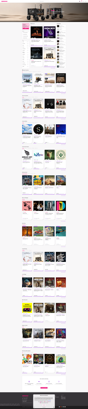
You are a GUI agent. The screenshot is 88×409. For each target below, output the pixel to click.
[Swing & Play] (27, 206)
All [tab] (22, 71)
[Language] (80, 1)
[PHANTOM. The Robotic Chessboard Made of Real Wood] (61, 78)
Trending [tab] (23, 250)
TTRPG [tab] (28, 173)
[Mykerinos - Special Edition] (50, 180)
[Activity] (81, 1)
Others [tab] (34, 173)
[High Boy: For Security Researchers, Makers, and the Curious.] (50, 32)
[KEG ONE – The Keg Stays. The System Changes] (50, 206)
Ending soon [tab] (36, 122)
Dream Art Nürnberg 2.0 (26, 162)
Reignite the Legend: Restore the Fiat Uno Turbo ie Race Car (38, 239)
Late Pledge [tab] (32, 122)
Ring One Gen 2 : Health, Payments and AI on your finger (49, 112)
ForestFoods (47, 162)
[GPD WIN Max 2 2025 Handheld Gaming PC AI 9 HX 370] (38, 78)
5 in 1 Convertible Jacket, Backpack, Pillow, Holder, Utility (60, 112)
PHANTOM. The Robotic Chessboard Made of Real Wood (60, 86)
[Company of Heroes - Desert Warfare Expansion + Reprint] (38, 282)
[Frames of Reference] (50, 129)
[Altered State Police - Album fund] (61, 129)
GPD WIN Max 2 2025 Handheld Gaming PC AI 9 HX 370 (38, 86)
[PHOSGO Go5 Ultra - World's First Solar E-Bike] (36, 53)
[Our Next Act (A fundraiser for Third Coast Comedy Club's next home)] (27, 129)
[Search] (39, 1)
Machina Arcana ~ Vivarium (49, 289)
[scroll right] (55, 25)
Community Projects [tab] (34, 71)
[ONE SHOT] (61, 231)
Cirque (57, 187)
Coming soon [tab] (24, 224)
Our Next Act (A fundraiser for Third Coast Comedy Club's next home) (27, 137)
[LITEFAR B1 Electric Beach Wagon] (50, 53)
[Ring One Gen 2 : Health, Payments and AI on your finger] (50, 104)
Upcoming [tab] (26, 122)
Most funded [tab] (26, 250)
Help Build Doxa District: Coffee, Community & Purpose (60, 214)
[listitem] (25, 42)
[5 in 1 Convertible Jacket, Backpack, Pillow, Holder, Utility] (61, 104)
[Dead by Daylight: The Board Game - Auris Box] (27, 180)
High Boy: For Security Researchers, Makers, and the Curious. (48, 41)
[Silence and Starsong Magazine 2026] (38, 129)
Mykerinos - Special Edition (49, 187)
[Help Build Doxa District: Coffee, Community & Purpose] (61, 206)
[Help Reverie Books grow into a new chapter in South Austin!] (38, 155)
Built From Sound (25, 238)
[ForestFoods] (50, 155)
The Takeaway (36, 213)
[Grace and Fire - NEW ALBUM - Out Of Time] (27, 282)
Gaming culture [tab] (39, 71)
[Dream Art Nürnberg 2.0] (27, 155)
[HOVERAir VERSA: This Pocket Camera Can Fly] (27, 104)
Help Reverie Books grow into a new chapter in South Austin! (38, 163)
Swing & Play (25, 213)
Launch (25, 28)
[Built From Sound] (27, 231)
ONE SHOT (57, 238)
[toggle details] (42, 46)
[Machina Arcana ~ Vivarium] (50, 282)
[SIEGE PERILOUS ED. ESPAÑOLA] (50, 231)
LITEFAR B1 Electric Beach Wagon (49, 61)
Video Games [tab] (31, 173)
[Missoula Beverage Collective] (61, 155)
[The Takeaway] (38, 206)
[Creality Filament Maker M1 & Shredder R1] (27, 78)
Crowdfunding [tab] (29, 122)
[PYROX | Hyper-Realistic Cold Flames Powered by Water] (36, 32)
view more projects (63, 93)
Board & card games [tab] (24, 173)
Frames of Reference (48, 136)
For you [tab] (23, 122)
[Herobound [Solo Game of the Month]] (38, 180)
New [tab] (26, 224)
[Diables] (61, 282)
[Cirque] (61, 180)
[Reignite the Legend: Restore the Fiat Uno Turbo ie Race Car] (38, 231)
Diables (57, 289)
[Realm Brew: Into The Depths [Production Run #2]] (61, 257)
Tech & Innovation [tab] (26, 71)
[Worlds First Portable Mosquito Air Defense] (50, 78)
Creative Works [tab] (30, 71)
